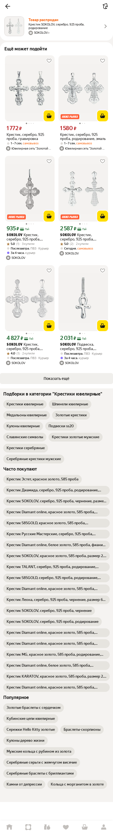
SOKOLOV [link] (14, 235)
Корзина (84, 827)
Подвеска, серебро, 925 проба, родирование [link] (77, 346)
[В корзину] (49, 116)
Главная (9, 827)
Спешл (28, 827)
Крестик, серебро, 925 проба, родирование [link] (23, 237)
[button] (7, 6)
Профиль (103, 827)
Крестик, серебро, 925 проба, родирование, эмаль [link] (83, 137)
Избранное (65, 827)
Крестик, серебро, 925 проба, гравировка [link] (25, 137)
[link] (25, 404)
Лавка (47, 827)
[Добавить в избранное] (49, 61)
